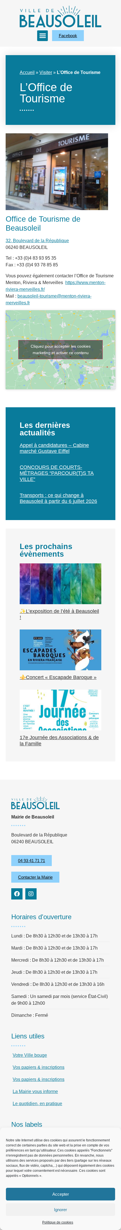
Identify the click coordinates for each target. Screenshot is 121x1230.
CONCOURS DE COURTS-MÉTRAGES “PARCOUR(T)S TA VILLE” (57, 473)
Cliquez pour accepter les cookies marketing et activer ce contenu (61, 349)
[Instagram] (31, 894)
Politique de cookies (57, 1222)
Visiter (45, 72)
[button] (42, 35)
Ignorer (60, 1209)
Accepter (60, 1194)
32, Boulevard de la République (37, 240)
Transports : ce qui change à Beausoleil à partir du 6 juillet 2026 (58, 498)
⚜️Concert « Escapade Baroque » (58, 677)
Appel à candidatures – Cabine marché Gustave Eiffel (54, 448)
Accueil (27, 72)
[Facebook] (17, 894)
